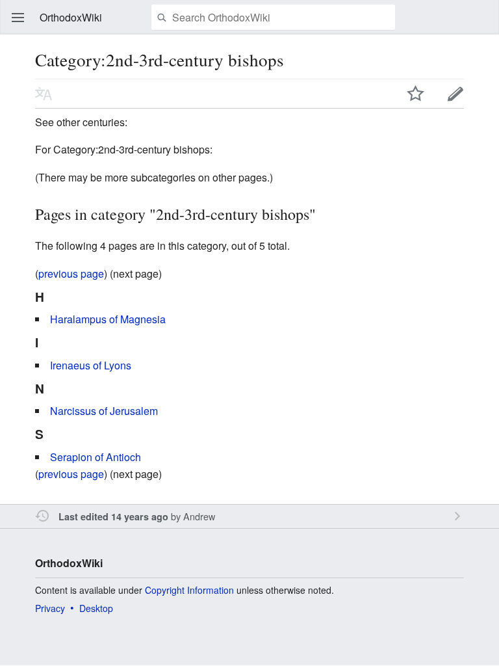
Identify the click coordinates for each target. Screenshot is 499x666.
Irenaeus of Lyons (90, 365)
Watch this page (416, 93)
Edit (455, 93)
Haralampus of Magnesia (108, 319)
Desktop (96, 608)
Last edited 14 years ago (113, 516)
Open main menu (18, 17)
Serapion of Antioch (95, 456)
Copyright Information (189, 589)
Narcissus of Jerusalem (104, 410)
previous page (71, 273)
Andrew (199, 516)
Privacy (50, 608)
